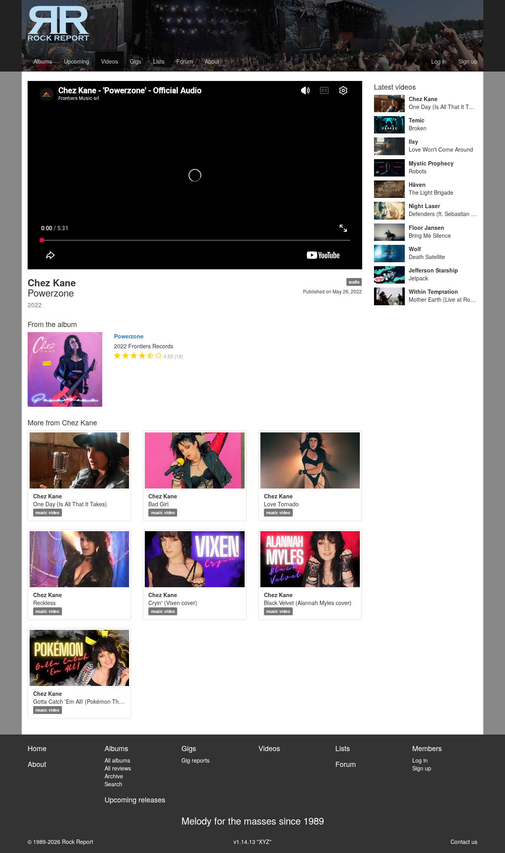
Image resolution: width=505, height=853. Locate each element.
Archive (114, 776)
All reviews (118, 768)
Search (113, 784)
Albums (43, 61)
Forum (184, 61)
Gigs (135, 61)
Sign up (467, 61)
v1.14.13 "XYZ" (252, 841)
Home (37, 748)
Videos (109, 61)
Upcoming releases (135, 799)
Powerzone (129, 336)
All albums (117, 760)
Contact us (464, 841)
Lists (159, 61)
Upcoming (76, 61)
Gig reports (195, 760)
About (212, 61)
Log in (439, 61)
